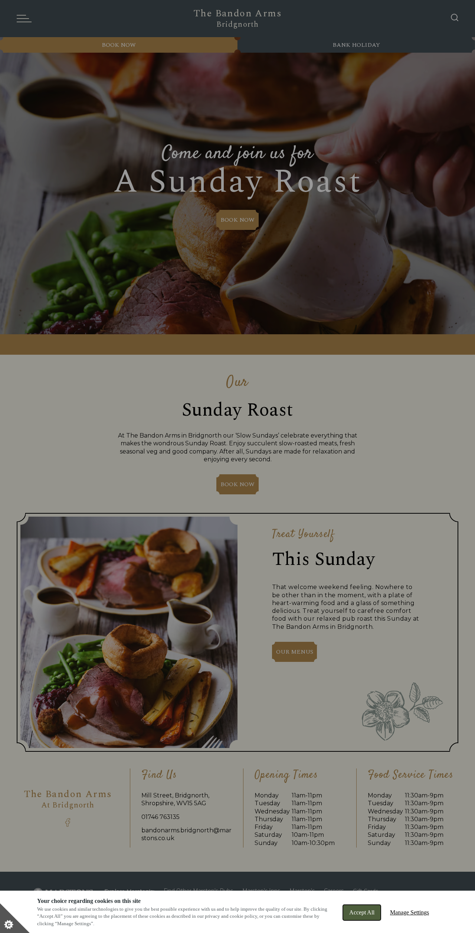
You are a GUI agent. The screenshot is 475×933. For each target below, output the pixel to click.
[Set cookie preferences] (15, 918)
